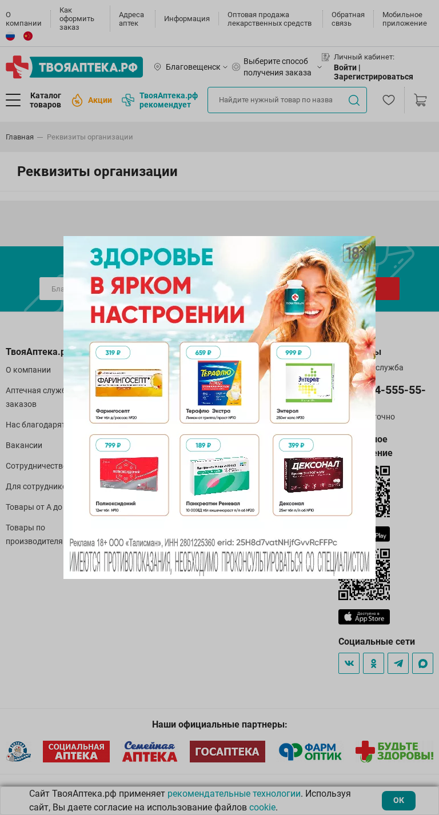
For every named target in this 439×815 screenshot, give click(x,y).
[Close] (363, 248)
